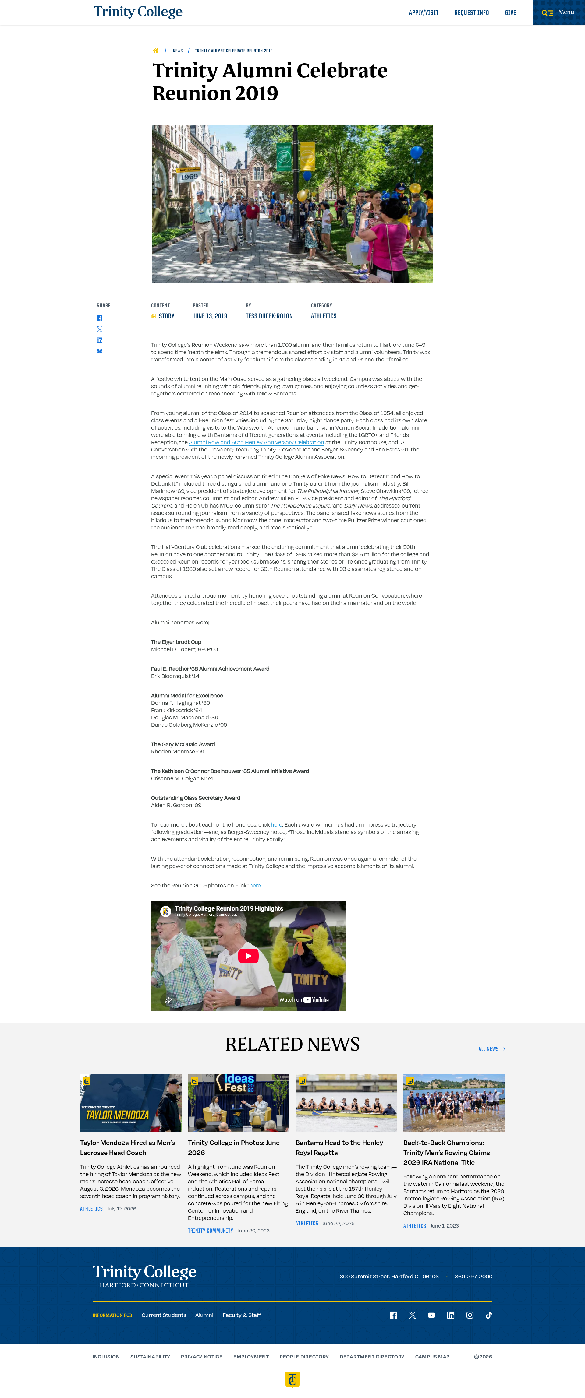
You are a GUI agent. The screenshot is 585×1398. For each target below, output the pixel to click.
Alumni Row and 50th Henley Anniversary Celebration (256, 442)
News (178, 51)
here (276, 824)
